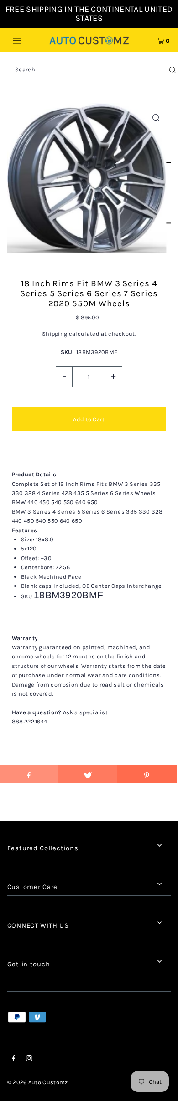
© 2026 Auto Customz (37, 1082)
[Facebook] (14, 1059)
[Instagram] (29, 1059)
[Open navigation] (28, 40)
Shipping (55, 333)
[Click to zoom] (156, 118)
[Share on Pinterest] (147, 774)
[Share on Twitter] (87, 774)
